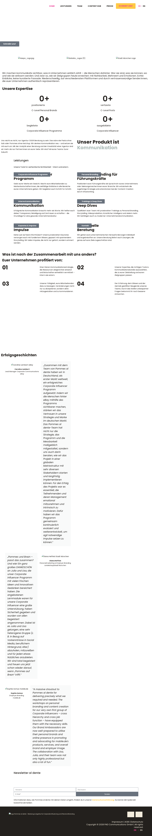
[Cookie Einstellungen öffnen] (5, 832)
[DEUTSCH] (138, 6)
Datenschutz (137, 821)
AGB (127, 821)
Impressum (117, 821)
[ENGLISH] (144, 6)
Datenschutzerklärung (103, 800)
